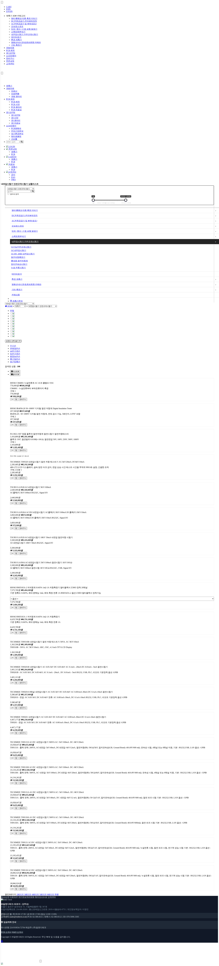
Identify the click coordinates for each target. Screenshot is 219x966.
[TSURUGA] (14, 336)
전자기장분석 (17, 131)
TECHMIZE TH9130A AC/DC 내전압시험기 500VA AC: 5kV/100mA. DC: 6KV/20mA (47, 817)
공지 (13, 175)
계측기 (9, 86)
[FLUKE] (14, 313)
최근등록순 (15, 362)
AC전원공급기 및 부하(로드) (24, 24)
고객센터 (10, 64)
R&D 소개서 (17, 932)
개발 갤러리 (16, 96)
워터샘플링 (16, 136)
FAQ (13, 177)
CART (9, 7)
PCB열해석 (16, 128)
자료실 (11, 164)
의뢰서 (14, 91)
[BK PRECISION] (14, 321)
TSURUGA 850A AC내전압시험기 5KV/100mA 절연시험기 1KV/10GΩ (41, 562)
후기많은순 (15, 359)
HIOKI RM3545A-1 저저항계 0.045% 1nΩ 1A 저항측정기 (35, 617)
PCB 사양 (15, 104)
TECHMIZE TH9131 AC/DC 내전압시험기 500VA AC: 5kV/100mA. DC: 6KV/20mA (46, 842)
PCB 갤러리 (16, 107)
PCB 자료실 (16, 110)
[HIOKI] (14, 318)
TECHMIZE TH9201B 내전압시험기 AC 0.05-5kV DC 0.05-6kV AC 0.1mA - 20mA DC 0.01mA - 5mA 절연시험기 (59, 667)
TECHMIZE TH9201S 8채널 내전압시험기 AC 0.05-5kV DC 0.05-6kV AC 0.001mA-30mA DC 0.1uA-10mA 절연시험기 (61, 692)
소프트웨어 (11, 56)
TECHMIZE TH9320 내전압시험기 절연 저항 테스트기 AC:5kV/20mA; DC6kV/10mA (47, 462)
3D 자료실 (15, 123)
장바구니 (10, 58)
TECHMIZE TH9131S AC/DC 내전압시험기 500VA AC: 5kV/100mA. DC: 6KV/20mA (47, 742)
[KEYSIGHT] (14, 316)
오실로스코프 (17, 26)
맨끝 (57, 894)
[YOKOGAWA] (14, 324)
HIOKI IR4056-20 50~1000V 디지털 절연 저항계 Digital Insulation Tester (41, 408)
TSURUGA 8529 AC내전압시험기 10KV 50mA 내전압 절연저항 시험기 (41, 537)
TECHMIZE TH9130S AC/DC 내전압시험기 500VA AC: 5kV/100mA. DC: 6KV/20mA (47, 767)
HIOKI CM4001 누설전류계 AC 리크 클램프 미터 (31, 383)
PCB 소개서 (6, 932)
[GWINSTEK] (14, 329)
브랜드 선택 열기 (12, 341)
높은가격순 (15, 354)
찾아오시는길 (41, 897)
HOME (10, 306)
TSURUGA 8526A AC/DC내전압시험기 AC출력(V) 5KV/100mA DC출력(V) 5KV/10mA (48, 512)
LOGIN (9, 11)
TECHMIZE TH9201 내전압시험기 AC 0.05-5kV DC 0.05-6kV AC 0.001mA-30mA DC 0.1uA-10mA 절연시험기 (58, 717)
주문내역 (10, 61)
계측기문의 (17, 301)
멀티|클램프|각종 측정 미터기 (24, 18)
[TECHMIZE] (14, 334)
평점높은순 (15, 356)
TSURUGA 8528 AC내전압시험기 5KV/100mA (30, 487)
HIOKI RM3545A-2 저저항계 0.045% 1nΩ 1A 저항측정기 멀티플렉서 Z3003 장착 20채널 (48, 587)
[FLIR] (14, 326)
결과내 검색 (14, 194)
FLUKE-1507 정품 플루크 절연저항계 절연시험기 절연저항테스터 (39, 434)
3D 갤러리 (15, 120)
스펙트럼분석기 (18, 32)
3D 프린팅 (10, 53)
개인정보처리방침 (26, 897)
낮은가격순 (15, 351)
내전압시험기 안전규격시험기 (24, 34)
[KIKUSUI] (14, 331)
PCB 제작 (10, 50)
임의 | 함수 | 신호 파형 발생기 (24, 29)
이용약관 (14, 897)
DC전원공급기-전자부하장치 (24, 21)
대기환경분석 (17, 134)
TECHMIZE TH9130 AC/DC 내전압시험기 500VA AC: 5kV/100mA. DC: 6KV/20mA (46, 870)
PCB (13, 154)
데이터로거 (16, 37)
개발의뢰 (10, 48)
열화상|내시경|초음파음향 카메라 (26, 42)
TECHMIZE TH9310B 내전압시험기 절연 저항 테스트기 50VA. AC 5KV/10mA (44, 642)
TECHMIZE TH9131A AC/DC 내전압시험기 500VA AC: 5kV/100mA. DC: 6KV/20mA (47, 792)
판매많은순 (15, 348)
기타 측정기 (16, 45)
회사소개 (5, 897)
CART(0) (12, 157)
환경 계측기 (16, 40)
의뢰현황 (15, 94)
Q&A (13, 179)
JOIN (8, 9)
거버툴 (14, 139)
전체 (12, 311)
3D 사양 (14, 118)
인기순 (13, 346)
